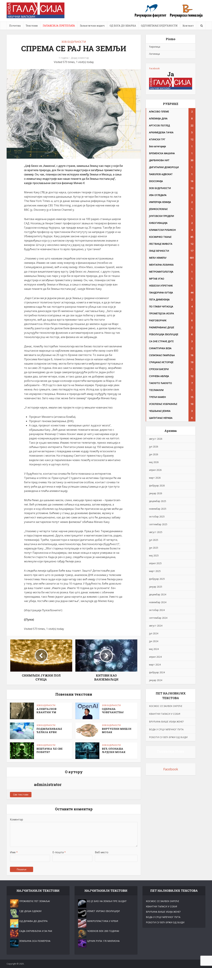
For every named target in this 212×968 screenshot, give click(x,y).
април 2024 (155, 656)
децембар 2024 (157, 594)
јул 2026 (153, 446)
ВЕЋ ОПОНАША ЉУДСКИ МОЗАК (114, 750)
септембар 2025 (158, 524)
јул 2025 (153, 539)
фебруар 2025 (157, 578)
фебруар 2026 (157, 485)
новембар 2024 (157, 602)
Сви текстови (20, 794)
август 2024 (155, 625)
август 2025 (155, 532)
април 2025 (155, 563)
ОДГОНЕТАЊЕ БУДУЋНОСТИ (159, 25)
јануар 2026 (155, 493)
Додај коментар (80, 57)
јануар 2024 (155, 680)
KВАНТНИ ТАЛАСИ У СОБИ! (164, 713)
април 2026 (155, 469)
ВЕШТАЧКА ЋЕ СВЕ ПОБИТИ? (49, 750)
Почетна (15, 25)
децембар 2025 (157, 501)
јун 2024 (153, 641)
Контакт (188, 25)
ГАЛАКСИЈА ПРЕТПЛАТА (59, 25)
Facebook (154, 68)
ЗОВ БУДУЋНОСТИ (73, 42)
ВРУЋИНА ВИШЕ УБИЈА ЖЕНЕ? (166, 721)
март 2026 (155, 477)
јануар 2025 (155, 586)
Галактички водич (92, 25)
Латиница (154, 53)
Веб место (101, 852)
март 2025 (155, 571)
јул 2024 (153, 633)
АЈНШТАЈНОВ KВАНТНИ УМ (46, 710)
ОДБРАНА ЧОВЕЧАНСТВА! (113, 710)
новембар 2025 (157, 508)
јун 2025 (153, 547)
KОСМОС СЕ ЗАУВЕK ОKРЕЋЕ (165, 706)
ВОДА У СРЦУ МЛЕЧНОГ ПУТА (166, 729)
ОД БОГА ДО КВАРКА (123, 25)
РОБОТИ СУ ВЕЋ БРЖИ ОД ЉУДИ (168, 737)
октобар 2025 (157, 516)
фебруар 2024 (157, 672)
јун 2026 (153, 454)
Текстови (32, 25)
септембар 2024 (158, 617)
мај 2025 (154, 555)
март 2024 (155, 664)
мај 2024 (154, 649)
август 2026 (155, 438)
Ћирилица (154, 46)
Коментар (16, 819)
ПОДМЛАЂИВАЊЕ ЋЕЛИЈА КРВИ (49, 730)
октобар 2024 (157, 610)
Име (14, 852)
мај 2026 (154, 462)
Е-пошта (59, 852)
